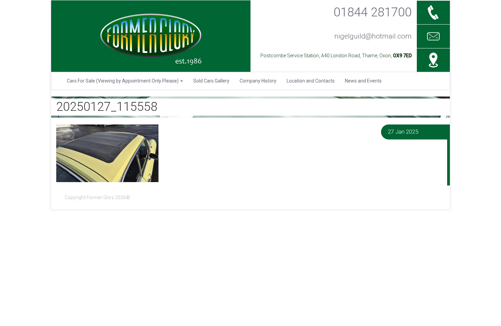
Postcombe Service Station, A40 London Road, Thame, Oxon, (336, 55)
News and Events (363, 81)
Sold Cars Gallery (211, 81)
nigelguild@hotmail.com (373, 36)
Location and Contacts (311, 81)
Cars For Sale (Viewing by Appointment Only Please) (123, 81)
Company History (258, 81)
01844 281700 (373, 12)
